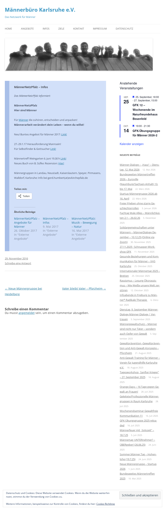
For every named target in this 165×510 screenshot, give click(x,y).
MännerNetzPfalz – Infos (31, 87)
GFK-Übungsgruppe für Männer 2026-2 (146, 133)
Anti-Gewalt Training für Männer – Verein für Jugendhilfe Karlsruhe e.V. (140, 362)
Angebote (27, 28)
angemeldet (27, 313)
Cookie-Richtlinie (105, 504)
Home (8, 28)
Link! (64, 134)
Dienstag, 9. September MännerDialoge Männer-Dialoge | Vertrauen (139, 314)
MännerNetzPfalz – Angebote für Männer (27, 222)
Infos (46, 28)
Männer (23, 120)
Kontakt (78, 28)
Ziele (61, 28)
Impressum (100, 28)
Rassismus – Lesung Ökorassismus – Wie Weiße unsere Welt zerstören (140, 285)
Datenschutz (124, 28)
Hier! (61, 163)
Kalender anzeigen (132, 144)
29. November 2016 (16, 258)
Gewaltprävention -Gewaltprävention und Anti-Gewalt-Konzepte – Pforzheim (140, 348)
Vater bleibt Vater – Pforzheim (84, 288)
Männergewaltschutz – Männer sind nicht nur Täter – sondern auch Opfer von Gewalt (138, 328)
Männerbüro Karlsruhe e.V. (40, 9)
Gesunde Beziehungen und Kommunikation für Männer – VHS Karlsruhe (139, 261)
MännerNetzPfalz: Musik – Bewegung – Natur (84, 222)
